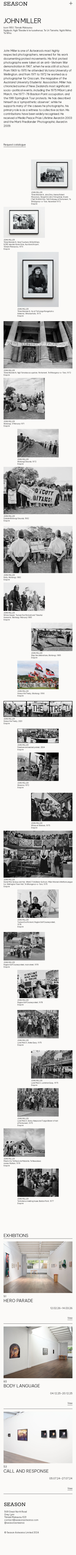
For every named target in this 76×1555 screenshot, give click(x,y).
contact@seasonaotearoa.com (21, 1520)
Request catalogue (15, 144)
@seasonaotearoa (14, 1522)
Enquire (34, 204)
